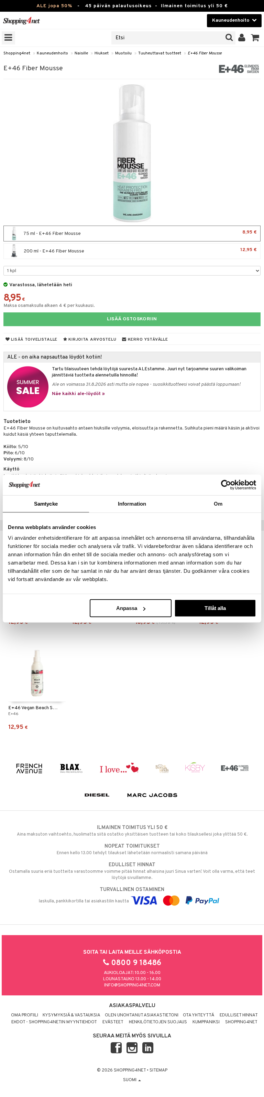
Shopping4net (16, 53)
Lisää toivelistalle (33, 339)
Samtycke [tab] (46, 503)
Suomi (130, 1080)
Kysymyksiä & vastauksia (71, 1015)
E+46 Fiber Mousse (205, 53)
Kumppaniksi (206, 1022)
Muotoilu (123, 53)
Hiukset (102, 53)
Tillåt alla (215, 608)
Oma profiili (24, 1015)
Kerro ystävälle (147, 339)
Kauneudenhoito (52, 53)
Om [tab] (218, 503)
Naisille (81, 53)
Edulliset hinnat (239, 1015)
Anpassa (126, 608)
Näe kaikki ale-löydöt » (78, 394)
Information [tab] (132, 503)
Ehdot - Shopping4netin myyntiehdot (54, 1022)
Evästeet (112, 1022)
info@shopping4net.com (132, 985)
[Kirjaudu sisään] (241, 37)
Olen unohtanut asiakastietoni (141, 1015)
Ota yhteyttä (198, 1015)
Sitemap (158, 1070)
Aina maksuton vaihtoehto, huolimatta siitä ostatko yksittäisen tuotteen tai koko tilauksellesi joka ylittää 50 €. (132, 831)
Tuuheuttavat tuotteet (159, 53)
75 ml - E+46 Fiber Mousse (140, 233)
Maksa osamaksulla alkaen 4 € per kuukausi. (49, 306)
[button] (255, 37)
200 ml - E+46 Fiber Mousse (140, 250)
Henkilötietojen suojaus (158, 1022)
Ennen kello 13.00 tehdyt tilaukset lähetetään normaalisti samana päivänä (132, 849)
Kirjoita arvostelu (92, 339)
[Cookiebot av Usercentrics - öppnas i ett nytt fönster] (226, 484)
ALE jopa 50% (54, 6)
